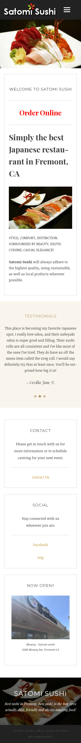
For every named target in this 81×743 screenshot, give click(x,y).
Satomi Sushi (40, 693)
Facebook (40, 544)
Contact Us (40, 477)
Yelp (40, 557)
